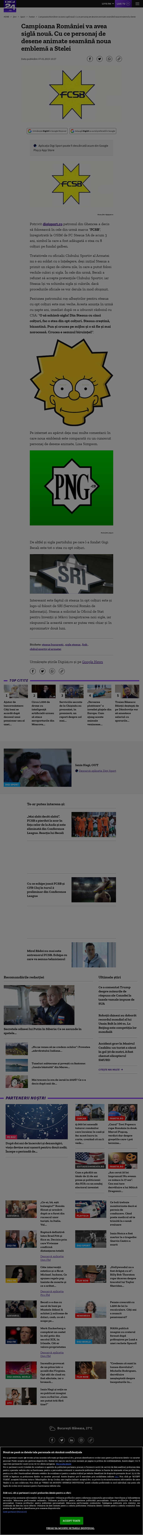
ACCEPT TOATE (71, 1520)
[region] (71, 1491)
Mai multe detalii (63, 1463)
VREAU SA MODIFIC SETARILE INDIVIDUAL (70, 1528)
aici (116, 1476)
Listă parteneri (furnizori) (15, 1511)
